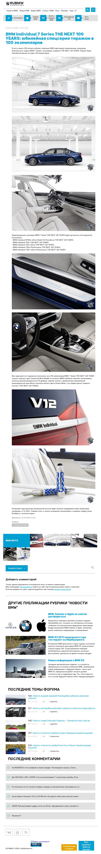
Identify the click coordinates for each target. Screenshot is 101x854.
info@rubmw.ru (26, 848)
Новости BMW (12, 28)
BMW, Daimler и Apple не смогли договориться (67, 615)
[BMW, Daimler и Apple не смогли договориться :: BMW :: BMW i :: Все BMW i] (26, 622)
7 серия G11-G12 (20, 525)
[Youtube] (17, 832)
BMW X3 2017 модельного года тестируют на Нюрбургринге (67, 638)
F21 (29, 708)
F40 (30, 720)
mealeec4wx (54, 736)
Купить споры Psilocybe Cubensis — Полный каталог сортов (61, 720)
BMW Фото (12, 540)
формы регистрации (62, 589)
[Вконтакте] (9, 832)
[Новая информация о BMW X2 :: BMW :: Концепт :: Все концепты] (26, 668)
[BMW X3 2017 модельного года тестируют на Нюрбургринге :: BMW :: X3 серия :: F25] (26, 645)
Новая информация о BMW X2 (66, 660)
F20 (30, 696)
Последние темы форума (34, 689)
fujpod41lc (54, 702)
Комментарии (15, 568)
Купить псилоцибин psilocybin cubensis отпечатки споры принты (64, 708)
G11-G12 (24, 28)
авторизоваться (26, 587)
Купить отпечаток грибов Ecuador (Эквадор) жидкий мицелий (63, 733)
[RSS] (26, 832)
